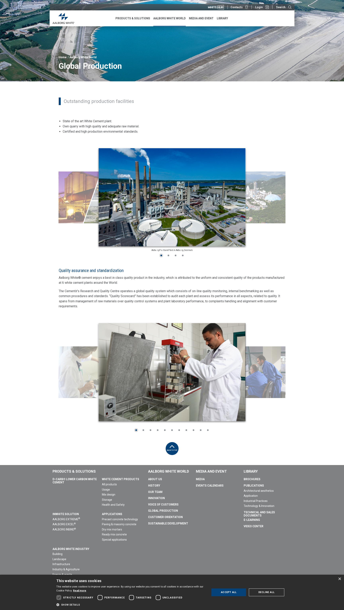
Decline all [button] (266, 592)
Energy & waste (62, 574)
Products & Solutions (74, 471)
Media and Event (211, 471)
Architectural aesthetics (259, 490)
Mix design (108, 494)
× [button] (339, 578)
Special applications (114, 539)
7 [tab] (179, 430)
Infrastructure (61, 564)
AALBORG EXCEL (64, 524)
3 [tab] (175, 255)
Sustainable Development (168, 523)
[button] (130, 604)
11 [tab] (208, 430)
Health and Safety (113, 504)
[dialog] (172, 592)
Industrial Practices (256, 501)
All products (109, 484)
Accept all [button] (229, 592)
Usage (106, 489)
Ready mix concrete (114, 534)
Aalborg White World (83, 57)
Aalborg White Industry (71, 549)
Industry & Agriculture (66, 569)
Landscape (59, 559)
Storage (107, 499)
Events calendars (210, 485)
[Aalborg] (64, 18)
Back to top (172, 450)
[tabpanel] (172, 197)
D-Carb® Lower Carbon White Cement (75, 481)
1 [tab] (161, 255)
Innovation (156, 498)
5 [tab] (165, 430)
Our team (155, 492)
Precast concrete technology (120, 519)
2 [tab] (168, 255)
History (154, 485)
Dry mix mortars (112, 529)
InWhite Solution (66, 514)
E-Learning (252, 519)
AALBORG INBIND (64, 529)
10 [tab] (200, 430)
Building (58, 554)
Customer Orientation (165, 517)
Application (251, 495)
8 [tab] (186, 430)
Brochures (252, 479)
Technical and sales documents (259, 514)
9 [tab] (193, 430)
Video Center (253, 526)
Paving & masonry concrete (119, 524)
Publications (254, 485)
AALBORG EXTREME (66, 519)
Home (62, 57)
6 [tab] (172, 430)
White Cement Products (120, 479)
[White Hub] (216, 7)
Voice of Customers (163, 504)
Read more (79, 590)
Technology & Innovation (259, 506)
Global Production (163, 510)
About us (155, 479)
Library (251, 471)
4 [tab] (183, 255)
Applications (112, 514)
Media (200, 479)
